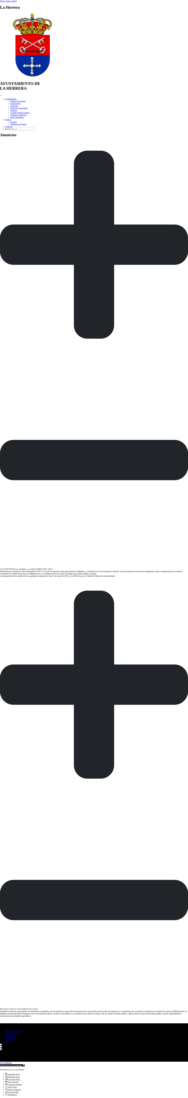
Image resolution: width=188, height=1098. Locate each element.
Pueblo (8, 120)
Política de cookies (12, 1033)
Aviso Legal (10, 1036)
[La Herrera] (32, 77)
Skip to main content (8, 1)
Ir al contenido (6, 1063)
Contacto (8, 126)
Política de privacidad (14, 1031)
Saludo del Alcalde (17, 101)
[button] (94, 353)
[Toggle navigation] (1, 95)
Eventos (13, 122)
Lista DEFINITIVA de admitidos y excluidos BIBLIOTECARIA (26, 569)
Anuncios (14, 106)
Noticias (13, 110)
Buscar (8, 129)
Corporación (15, 103)
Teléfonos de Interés (18, 124)
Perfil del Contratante (18, 108)
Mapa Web (9, 1040)
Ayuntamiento (10, 99)
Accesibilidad (10, 1038)
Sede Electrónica (17, 117)
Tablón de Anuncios (18, 115)
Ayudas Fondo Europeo (20, 113)
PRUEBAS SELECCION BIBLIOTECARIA (19, 1009)
